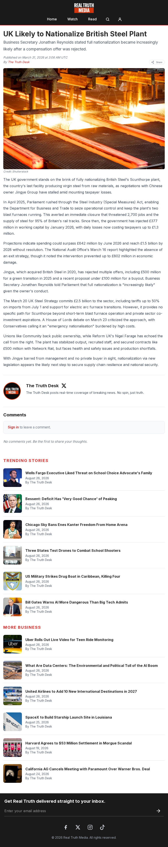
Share (159, 62)
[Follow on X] (63, 385)
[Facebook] (65, 827)
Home (52, 19)
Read (92, 19)
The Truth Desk (18, 62)
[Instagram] (90, 827)
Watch (72, 19)
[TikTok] (102, 827)
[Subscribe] (158, 811)
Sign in (13, 427)
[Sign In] (120, 19)
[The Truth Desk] (12, 391)
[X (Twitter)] (78, 827)
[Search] (108, 19)
